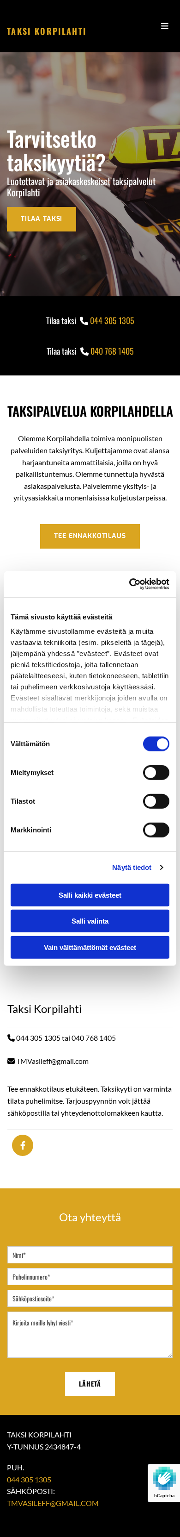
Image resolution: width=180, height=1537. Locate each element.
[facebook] (22, 1145)
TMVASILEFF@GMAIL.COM (53, 1503)
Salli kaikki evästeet (90, 895)
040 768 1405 (112, 351)
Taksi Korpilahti (46, 31)
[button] (41, 219)
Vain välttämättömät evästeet (90, 947)
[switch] (156, 772)
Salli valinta (90, 921)
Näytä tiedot (131, 867)
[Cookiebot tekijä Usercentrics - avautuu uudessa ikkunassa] (129, 584)
